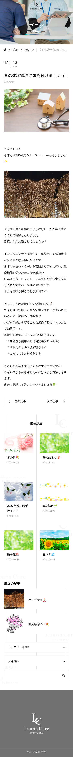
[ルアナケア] (36, 6)
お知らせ (9, 81)
